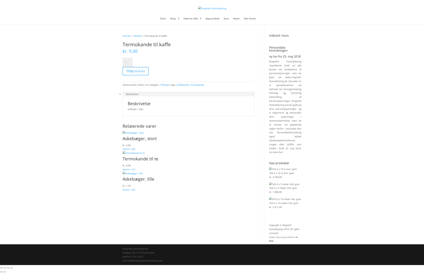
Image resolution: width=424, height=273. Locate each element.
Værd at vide (191, 18)
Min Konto (250, 18)
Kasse (236, 18)
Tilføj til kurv (135, 71)
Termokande (197, 84)
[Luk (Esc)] (11, 267)
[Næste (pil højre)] (4, 271)
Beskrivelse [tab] (132, 94)
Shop (173, 18)
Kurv (226, 18)
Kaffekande (183, 84)
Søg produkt (212, 18)
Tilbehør (137, 35)
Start (163, 18)
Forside (127, 35)
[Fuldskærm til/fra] (4, 267)
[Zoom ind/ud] (1, 267)
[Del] (8, 267)
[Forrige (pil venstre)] (1, 271)
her (281, 152)
